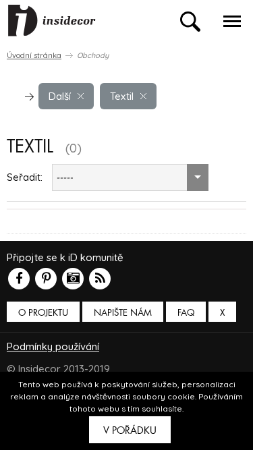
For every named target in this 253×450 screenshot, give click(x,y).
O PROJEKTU (43, 312)
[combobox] (130, 177)
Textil (122, 96)
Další (60, 96)
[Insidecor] (52, 21)
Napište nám (123, 312)
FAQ (185, 312)
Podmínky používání (53, 346)
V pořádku (130, 430)
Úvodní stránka (34, 55)
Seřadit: (25, 177)
